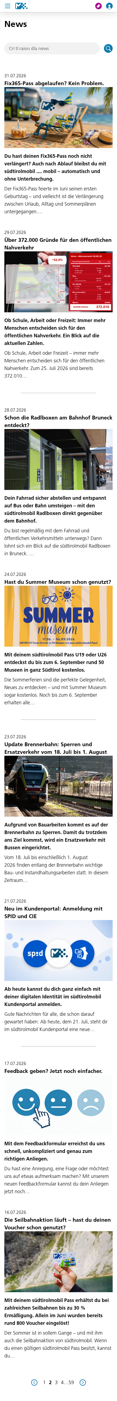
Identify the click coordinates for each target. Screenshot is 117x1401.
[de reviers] (34, 1382)
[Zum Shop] (100, 6)
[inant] (83, 1382)
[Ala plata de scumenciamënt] (21, 6)
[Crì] (108, 48)
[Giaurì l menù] (7, 6)
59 (71, 1382)
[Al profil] (111, 6)
